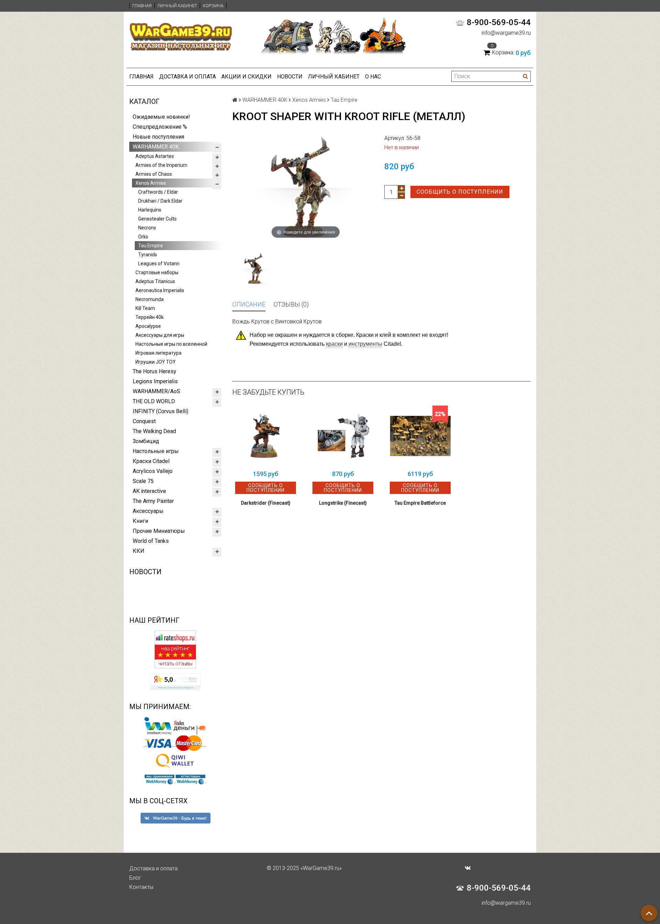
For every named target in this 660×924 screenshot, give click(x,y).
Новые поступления (158, 136)
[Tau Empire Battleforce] (420, 436)
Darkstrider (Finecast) (265, 503)
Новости (289, 76)
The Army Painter (153, 501)
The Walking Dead (154, 431)
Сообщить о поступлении (460, 192)
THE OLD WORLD (154, 401)
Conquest (144, 421)
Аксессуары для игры (159, 335)
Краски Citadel (151, 461)
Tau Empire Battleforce (420, 503)
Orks (143, 236)
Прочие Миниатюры (159, 531)
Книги (140, 521)
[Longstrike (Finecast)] (342, 436)
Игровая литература (158, 353)
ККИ (138, 551)
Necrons (147, 227)
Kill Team (145, 308)
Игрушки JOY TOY (155, 362)
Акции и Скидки (246, 76)
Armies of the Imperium (161, 165)
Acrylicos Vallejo (153, 471)
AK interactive (149, 491)
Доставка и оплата (187, 76)
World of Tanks (151, 541)
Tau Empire (150, 245)
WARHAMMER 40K (156, 146)
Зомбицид (146, 441)
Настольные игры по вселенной (171, 344)
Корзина (213, 5)
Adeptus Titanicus (155, 281)
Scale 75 (143, 481)
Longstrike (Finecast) (343, 503)
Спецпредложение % (160, 126)
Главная (142, 5)
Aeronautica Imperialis (159, 290)
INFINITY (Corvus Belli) (160, 411)
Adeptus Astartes (154, 156)
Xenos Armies (150, 183)
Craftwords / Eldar (158, 192)
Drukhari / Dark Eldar (160, 201)
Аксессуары (148, 511)
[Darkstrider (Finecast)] (265, 436)
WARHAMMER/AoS (156, 391)
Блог (135, 877)
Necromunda (149, 299)
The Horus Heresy (154, 371)
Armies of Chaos (153, 174)
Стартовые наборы (156, 272)
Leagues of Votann (158, 263)
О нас (373, 76)
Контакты (141, 887)
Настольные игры (156, 451)
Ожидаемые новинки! (161, 117)
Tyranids (147, 254)
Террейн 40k (149, 317)
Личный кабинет (177, 5)
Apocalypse (148, 326)
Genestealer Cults (157, 219)
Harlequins (149, 210)
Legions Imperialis (155, 381)
